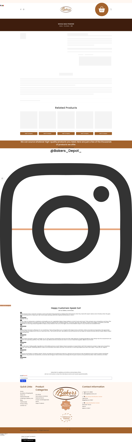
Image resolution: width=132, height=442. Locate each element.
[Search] (111, 9)
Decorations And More (42, 396)
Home (32, 17)
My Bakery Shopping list (26, 393)
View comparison (28, 440)
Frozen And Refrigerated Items (42, 400)
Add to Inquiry (29, 133)
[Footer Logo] (66, 393)
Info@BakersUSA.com (91, 394)
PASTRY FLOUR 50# (103, 131)
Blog (21, 400)
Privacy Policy (24, 403)
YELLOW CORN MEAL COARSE (29, 131)
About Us (39, 17)
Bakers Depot (33, 430)
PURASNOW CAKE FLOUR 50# (48, 131)
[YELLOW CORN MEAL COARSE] (28, 120)
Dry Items (66, 26)
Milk (72, 26)
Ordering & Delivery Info (85, 17)
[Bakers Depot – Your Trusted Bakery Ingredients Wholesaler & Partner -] (66, 9)
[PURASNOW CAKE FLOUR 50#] (47, 120)
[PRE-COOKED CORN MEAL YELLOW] (84, 120)
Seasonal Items (40, 398)
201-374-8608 (89, 392)
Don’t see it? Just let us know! (66, 147)
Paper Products (40, 403)
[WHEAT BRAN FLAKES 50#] (66, 120)
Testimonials (23, 402)
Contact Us (98, 17)
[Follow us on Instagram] (23, 9)
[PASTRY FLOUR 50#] (103, 120)
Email (23, 375)
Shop (46, 17)
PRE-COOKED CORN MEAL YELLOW (86, 131)
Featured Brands (55, 17)
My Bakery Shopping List (69, 17)
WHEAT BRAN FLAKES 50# (66, 131)
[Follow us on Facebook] (21, 9)
